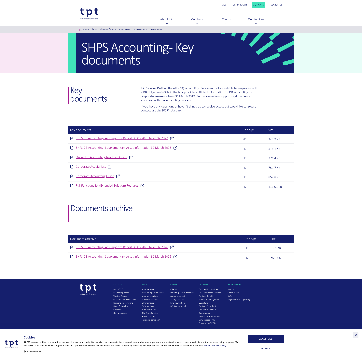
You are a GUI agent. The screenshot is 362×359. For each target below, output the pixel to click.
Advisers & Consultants (209, 316)
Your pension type (150, 296)
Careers (117, 310)
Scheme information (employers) (114, 29)
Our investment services (210, 293)
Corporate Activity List (91, 166)
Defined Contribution (208, 306)
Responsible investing (123, 303)
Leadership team (121, 293)
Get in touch (233, 293)
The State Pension (150, 313)
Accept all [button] (265, 339)
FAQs (230, 296)
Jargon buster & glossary (239, 299)
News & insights (120, 306)
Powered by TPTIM (207, 323)
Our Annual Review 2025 (124, 299)
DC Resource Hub (178, 306)
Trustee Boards (120, 296)
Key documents (156, 29)
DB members (148, 303)
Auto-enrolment (177, 296)
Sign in (231, 289)
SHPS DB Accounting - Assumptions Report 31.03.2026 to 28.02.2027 (122, 138)
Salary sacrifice (177, 299)
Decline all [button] (266, 349)
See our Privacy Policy (215, 346)
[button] (132, 352)
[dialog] (181, 344)
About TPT (118, 289)
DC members (148, 306)
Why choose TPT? (207, 320)
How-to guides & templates (182, 293)
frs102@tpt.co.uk (169, 110)
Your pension (148, 289)
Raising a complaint (151, 320)
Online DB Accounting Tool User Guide (101, 157)
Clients (94, 29)
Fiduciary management (209, 299)
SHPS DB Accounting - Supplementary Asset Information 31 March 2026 (123, 148)
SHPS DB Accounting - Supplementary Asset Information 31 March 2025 (123, 256)
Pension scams (148, 316)
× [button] (355, 335)
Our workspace (120, 313)
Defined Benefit (206, 296)
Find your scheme (150, 299)
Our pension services (208, 289)
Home (86, 29)
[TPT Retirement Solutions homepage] (89, 300)
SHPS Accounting (139, 29)
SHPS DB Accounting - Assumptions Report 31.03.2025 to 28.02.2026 (122, 247)
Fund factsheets (149, 310)
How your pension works (153, 293)
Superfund (203, 303)
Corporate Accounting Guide (95, 176)
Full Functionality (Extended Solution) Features (107, 185)
